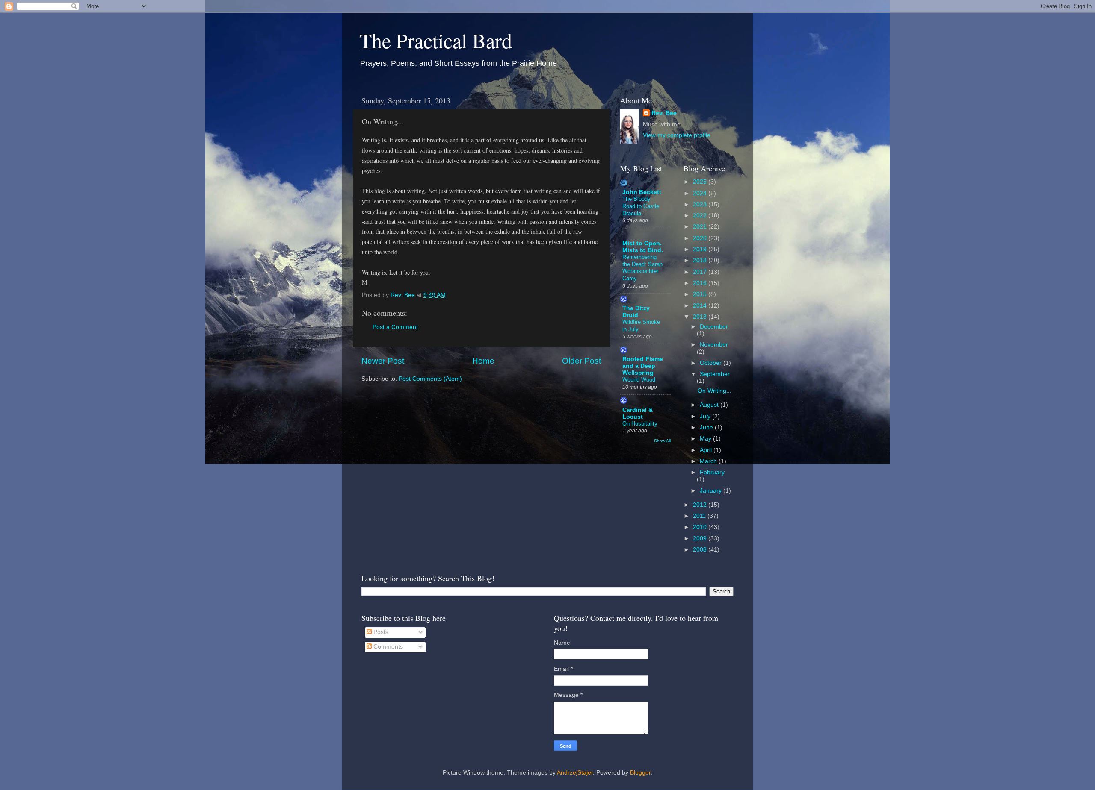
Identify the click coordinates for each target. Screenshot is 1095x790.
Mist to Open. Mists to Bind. (642, 246)
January (711, 491)
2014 (700, 305)
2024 (700, 193)
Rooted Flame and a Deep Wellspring (642, 366)
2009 (700, 538)
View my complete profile (676, 135)
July (706, 416)
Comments (387, 646)
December (714, 326)
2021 (700, 226)
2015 (700, 294)
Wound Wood (638, 379)
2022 (700, 215)
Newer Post (382, 360)
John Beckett (641, 192)
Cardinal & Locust (637, 413)
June (707, 427)
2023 (700, 204)
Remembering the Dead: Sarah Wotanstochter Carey (642, 268)
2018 (700, 260)
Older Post (581, 360)
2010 (700, 527)
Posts (380, 632)
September (715, 374)
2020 (700, 238)
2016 (700, 283)
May (706, 438)
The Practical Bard (435, 40)
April (706, 450)
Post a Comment (395, 327)
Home (483, 360)
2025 (700, 182)
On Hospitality (639, 423)
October (711, 363)
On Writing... (714, 391)
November (714, 344)
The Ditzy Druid (636, 311)
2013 (700, 317)
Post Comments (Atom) (430, 379)
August (710, 405)
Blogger (640, 772)
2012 (700, 505)
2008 (700, 549)
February (712, 472)
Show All (662, 440)
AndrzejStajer (575, 772)
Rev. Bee (664, 113)
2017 (700, 272)
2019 (700, 249)
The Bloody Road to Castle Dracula (640, 206)
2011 (700, 516)
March (709, 461)
